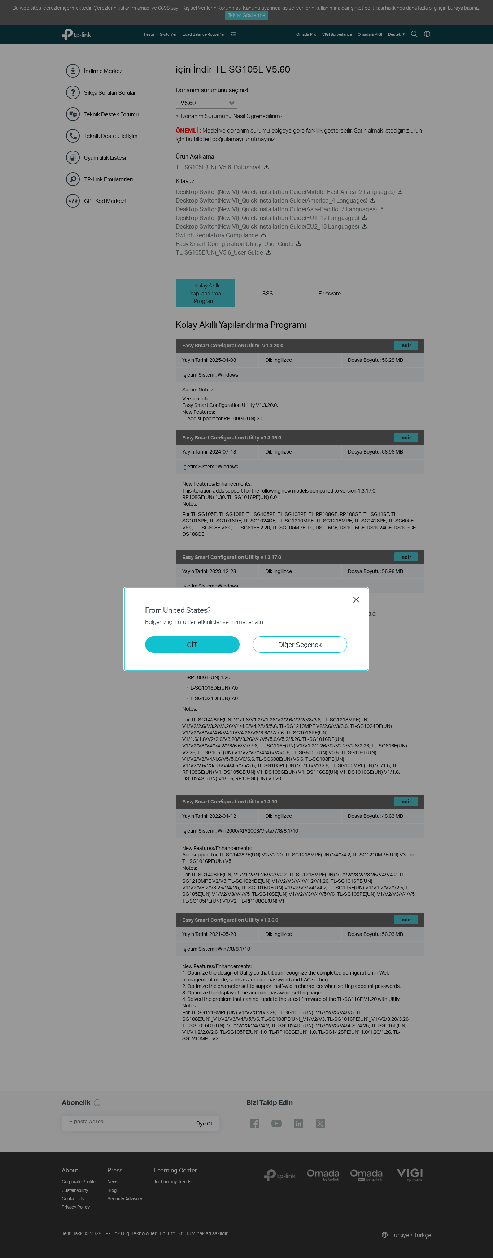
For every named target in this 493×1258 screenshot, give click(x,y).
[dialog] (246, 629)
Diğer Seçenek (300, 644)
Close (356, 599)
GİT (192, 644)
